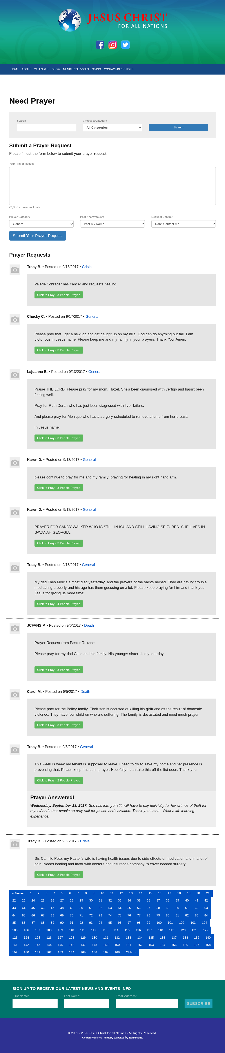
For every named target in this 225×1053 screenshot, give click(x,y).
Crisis (87, 267)
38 (167, 900)
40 (187, 900)
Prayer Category (19, 217)
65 (23, 915)
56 (139, 908)
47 (52, 908)
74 (110, 915)
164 (71, 952)
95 (110, 922)
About (26, 69)
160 (26, 952)
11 (112, 893)
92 (81, 922)
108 (49, 930)
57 (148, 908)
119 (171, 930)
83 (196, 915)
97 (129, 922)
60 (177, 908)
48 (62, 908)
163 (60, 952)
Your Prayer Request (22, 163)
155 (174, 945)
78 (148, 915)
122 (205, 930)
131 (106, 937)
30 (91, 900)
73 (100, 915)
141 (15, 945)
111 (82, 930)
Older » (131, 952)
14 (140, 893)
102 (181, 922)
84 (206, 915)
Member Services (76, 69)
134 (140, 937)
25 (43, 900)
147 (83, 945)
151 (128, 945)
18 (179, 893)
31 (100, 900)
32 (110, 900)
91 (71, 922)
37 (158, 900)
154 (162, 945)
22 (14, 900)
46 (43, 908)
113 (104, 930)
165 (83, 952)
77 (139, 915)
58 (158, 908)
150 (117, 945)
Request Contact (161, 217)
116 (138, 930)
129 (83, 937)
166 (94, 952)
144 (49, 945)
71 (81, 915)
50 (81, 908)
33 (120, 900)
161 (37, 952)
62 (196, 908)
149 (106, 945)
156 (185, 945)
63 (206, 908)
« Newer (18, 893)
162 (49, 952)
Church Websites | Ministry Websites (103, 1037)
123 (15, 937)
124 (26, 937)
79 (158, 915)
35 (139, 900)
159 (15, 952)
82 (187, 915)
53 (110, 908)
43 (14, 908)
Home (15, 69)
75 (120, 915)
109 (60, 930)
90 (62, 922)
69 (62, 915)
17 (169, 893)
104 (204, 922)
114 (115, 930)
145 (60, 945)
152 (140, 945)
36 (148, 900)
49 (71, 908)
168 (117, 952)
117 (149, 930)
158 (208, 945)
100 (159, 922)
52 (100, 908)
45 (33, 908)
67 (43, 915)
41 (196, 900)
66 (33, 915)
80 (167, 915)
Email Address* (126, 996)
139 (196, 937)
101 (170, 922)
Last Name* (72, 996)
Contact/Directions (118, 69)
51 (91, 908)
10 (102, 893)
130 (94, 937)
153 (151, 945)
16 (159, 893)
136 (162, 937)
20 (198, 893)
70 (71, 915)
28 (71, 900)
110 (71, 930)
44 (23, 908)
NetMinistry (135, 1037)
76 (129, 915)
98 (139, 922)
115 (127, 930)
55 (129, 908)
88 (43, 922)
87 (33, 922)
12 (121, 893)
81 (177, 915)
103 (193, 922)
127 (60, 937)
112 (93, 930)
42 (206, 900)
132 (117, 937)
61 (187, 908)
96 (120, 922)
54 (120, 908)
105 (15, 930)
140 (208, 937)
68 (52, 915)
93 (91, 922)
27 (62, 900)
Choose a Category (95, 120)
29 (81, 900)
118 (160, 930)
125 (37, 937)
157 (196, 945)
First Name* (21, 996)
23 (23, 900)
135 (151, 937)
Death (89, 625)
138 (185, 937)
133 (128, 937)
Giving (96, 69)
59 (167, 908)
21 (208, 893)
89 (52, 922)
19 (189, 893)
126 (49, 937)
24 (33, 900)
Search (21, 120)
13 (131, 893)
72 (91, 915)
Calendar (41, 69)
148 (94, 945)
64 (14, 915)
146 (71, 945)
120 (183, 930)
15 (150, 893)
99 (148, 922)
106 (26, 930)
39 (177, 900)
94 (100, 922)
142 (26, 945)
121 (194, 930)
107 (37, 930)
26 (52, 900)
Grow (56, 69)
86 (23, 922)
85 (14, 922)
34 (129, 900)
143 (37, 945)
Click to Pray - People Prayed (58, 295)
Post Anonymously (92, 217)
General (91, 316)
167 (106, 952)
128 (71, 937)
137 (174, 937)
